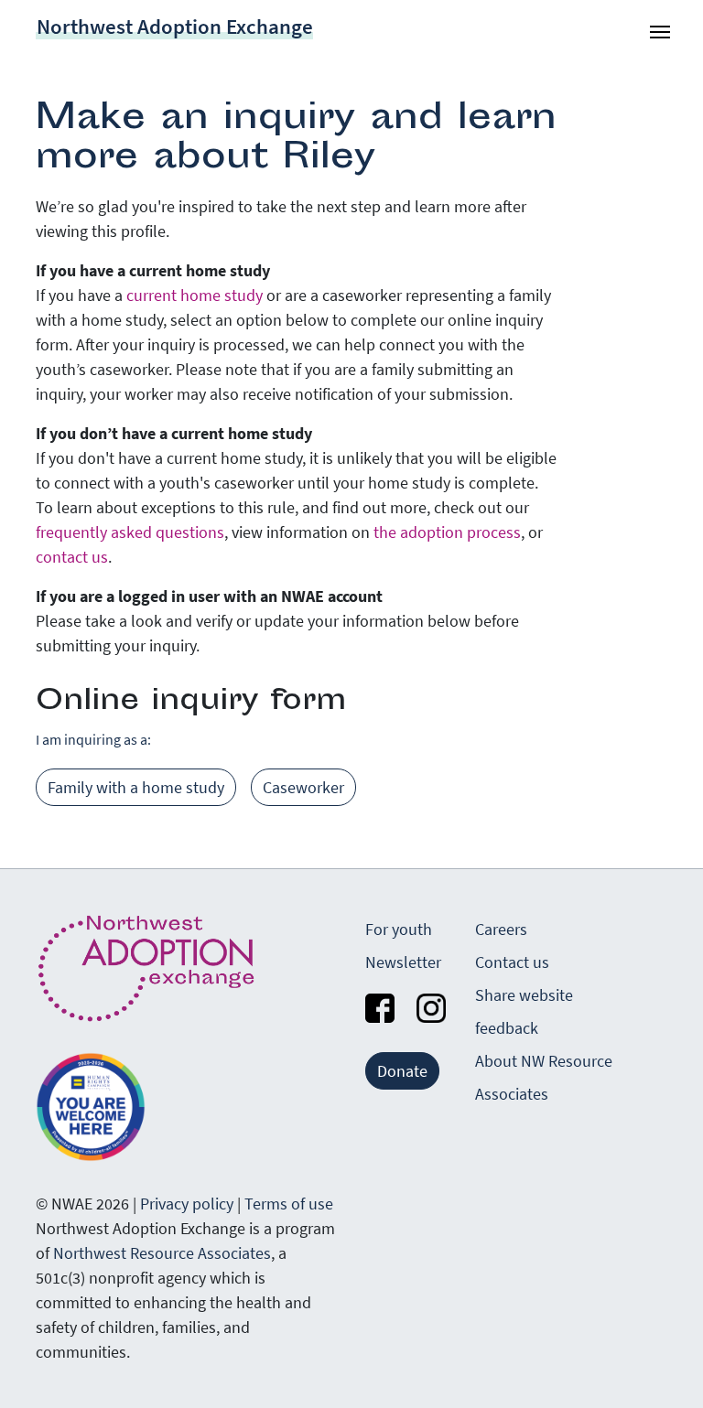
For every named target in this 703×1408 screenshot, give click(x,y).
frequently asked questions (130, 532)
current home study (194, 295)
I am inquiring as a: (93, 739)
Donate (402, 1070)
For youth (398, 929)
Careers (501, 929)
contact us (72, 556)
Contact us (512, 962)
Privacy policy (186, 1203)
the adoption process (447, 532)
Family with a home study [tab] (136, 787)
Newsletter (403, 962)
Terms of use (288, 1203)
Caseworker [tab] (303, 787)
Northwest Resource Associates (162, 1252)
